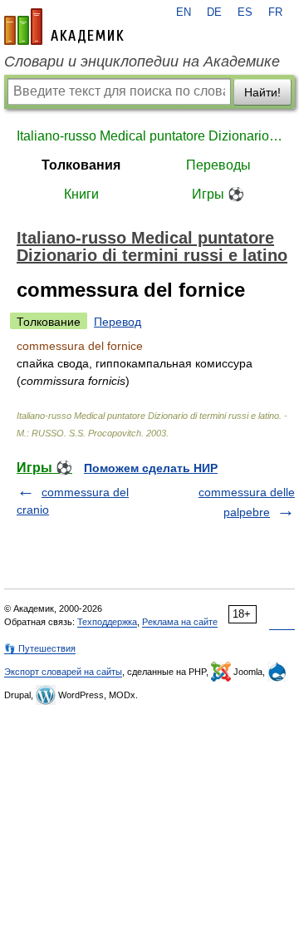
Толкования (81, 165)
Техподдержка (107, 622)
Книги (81, 194)
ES (245, 12)
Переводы (218, 165)
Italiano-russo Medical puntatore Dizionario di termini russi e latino (149, 136)
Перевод (117, 321)
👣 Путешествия (40, 648)
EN (183, 12)
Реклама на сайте (180, 622)
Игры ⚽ (218, 194)
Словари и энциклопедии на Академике (142, 61)
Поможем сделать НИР (151, 468)
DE (214, 12)
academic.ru (64, 26)
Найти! (262, 92)
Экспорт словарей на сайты (63, 672)
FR (275, 12)
